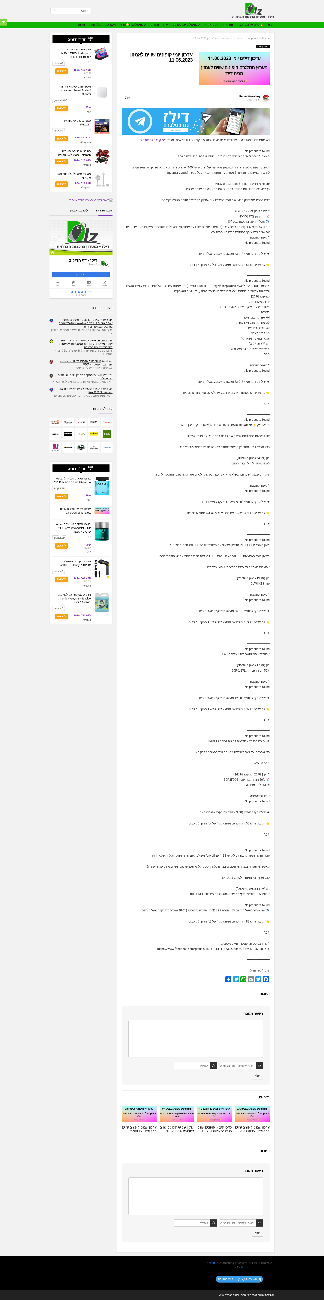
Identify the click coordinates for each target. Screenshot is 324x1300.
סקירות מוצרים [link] (159, 24)
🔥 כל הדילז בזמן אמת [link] (250, 24)
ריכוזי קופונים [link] (251, 38)
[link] (3, 22)
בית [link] (270, 24)
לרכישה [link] (61, 70)
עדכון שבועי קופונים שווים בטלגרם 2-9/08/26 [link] (139, 1129)
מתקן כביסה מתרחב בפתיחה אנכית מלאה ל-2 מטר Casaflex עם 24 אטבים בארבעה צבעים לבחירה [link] (85, 323)
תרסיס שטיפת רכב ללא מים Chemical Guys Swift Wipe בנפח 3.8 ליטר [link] (74, 598)
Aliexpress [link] (85, 142)
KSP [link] (89, 111)
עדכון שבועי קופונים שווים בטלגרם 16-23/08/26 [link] (214, 1129)
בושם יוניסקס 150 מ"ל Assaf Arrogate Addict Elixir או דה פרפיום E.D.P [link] (73, 527)
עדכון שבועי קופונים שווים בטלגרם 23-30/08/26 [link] (252, 1129)
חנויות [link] (229, 24)
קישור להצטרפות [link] (150, 140)
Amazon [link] (87, 77)
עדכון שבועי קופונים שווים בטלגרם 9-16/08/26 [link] (177, 1129)
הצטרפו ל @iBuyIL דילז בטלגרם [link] (237, 1279)
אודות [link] (81, 24)
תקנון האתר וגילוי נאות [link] (102, 24)
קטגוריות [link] (213, 24)
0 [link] (125, 97)
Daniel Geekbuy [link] (249, 96)
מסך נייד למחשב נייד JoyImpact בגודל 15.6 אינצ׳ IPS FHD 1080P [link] (74, 53)
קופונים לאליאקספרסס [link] (186, 24)
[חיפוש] (53, 11)
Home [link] (266, 38)
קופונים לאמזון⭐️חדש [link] (133, 24)
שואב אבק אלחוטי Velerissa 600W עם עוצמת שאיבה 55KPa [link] (86, 362)
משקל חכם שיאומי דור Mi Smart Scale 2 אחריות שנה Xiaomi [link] (74, 90)
